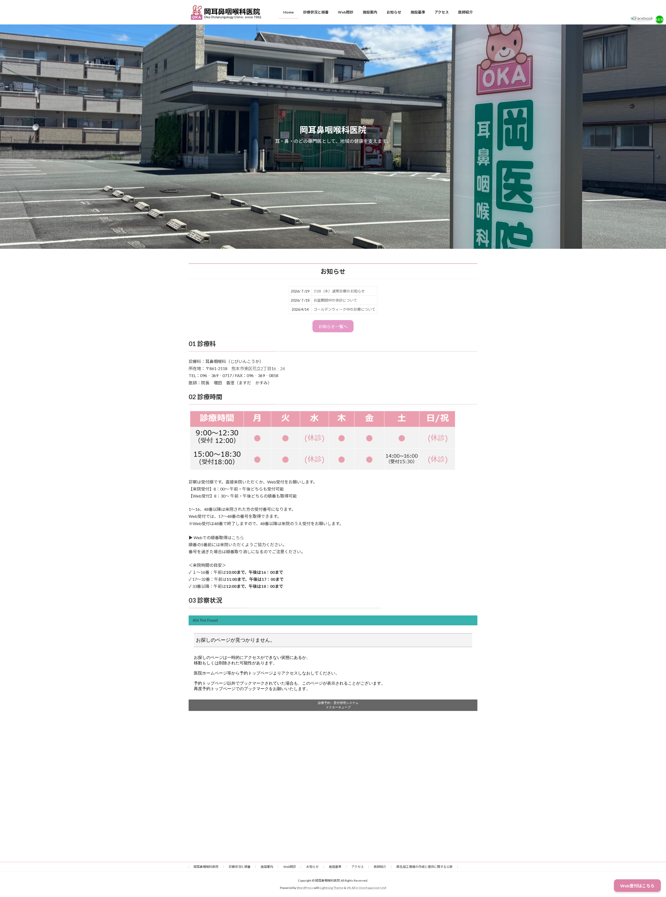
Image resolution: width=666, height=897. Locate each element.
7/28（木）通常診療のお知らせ (339, 291)
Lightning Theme (331, 888)
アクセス (357, 867)
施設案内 (267, 867)
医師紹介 (380, 867)
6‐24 (279, 368)
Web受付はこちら (637, 885)
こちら (238, 537)
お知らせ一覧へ (333, 326)
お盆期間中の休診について (335, 300)
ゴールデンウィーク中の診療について (344, 309)
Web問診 (289, 867)
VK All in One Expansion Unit (366, 888)
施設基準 (335, 867)
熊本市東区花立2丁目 (251, 368)
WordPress (305, 888)
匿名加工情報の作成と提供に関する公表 (424, 867)
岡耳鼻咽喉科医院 (206, 867)
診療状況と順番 (240, 867)
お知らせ (312, 867)
